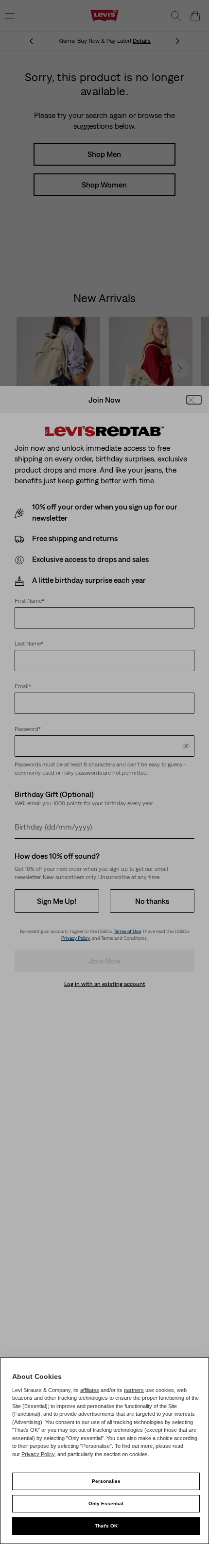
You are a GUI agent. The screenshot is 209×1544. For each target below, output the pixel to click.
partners (134, 1390)
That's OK (106, 1525)
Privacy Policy (37, 1454)
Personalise (106, 1481)
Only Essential (105, 1503)
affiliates (89, 1390)
